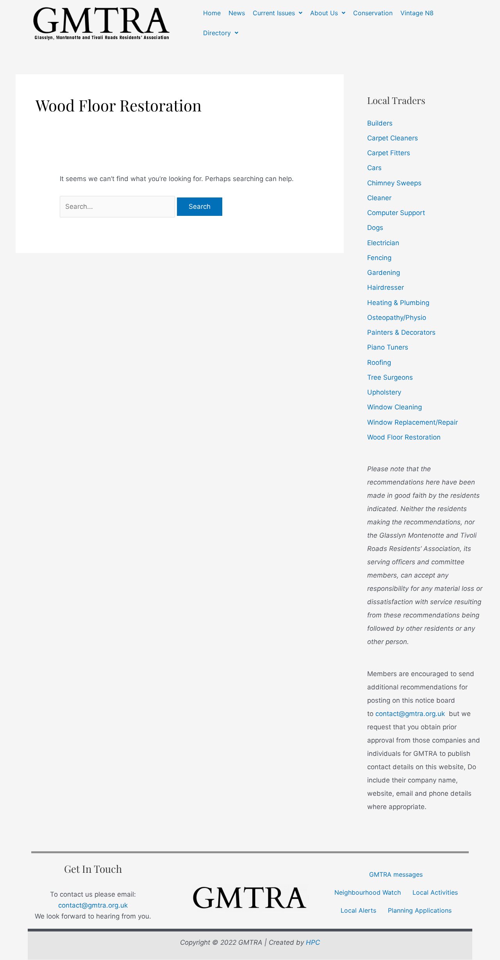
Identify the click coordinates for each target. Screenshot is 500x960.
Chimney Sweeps (394, 183)
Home (212, 13)
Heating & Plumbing (398, 303)
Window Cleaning (394, 407)
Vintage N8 (417, 13)
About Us (324, 13)
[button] (277, 13)
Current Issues (274, 13)
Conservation (373, 13)
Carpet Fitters (388, 153)
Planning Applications (420, 910)
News (237, 13)
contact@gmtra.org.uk (410, 714)
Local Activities (435, 892)
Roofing (379, 362)
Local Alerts (358, 910)
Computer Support (396, 213)
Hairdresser (385, 287)
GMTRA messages (396, 874)
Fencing (379, 258)
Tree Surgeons (390, 377)
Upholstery (384, 392)
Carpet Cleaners (392, 138)
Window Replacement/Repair (412, 422)
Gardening (383, 272)
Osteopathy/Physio (396, 317)
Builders (380, 123)
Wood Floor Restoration (404, 437)
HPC (313, 942)
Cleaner (379, 198)
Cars (374, 168)
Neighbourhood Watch (367, 892)
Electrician (383, 243)
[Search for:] (118, 206)
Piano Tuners (387, 347)
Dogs (375, 227)
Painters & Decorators (401, 332)
